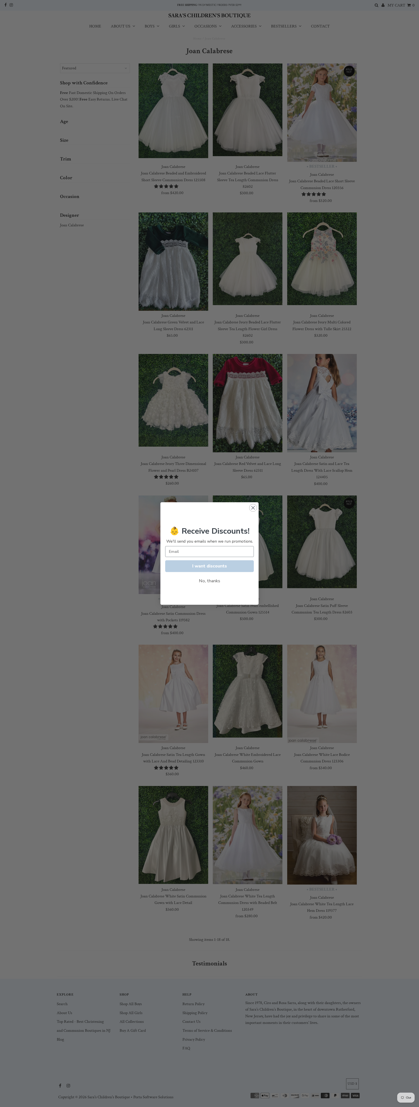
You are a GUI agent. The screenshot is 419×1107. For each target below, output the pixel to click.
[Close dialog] (253, 508)
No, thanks (209, 581)
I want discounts (209, 566)
